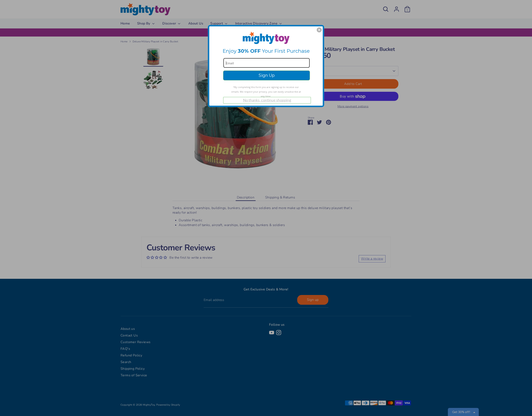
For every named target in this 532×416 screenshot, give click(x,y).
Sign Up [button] (267, 75)
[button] (319, 29)
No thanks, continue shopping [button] (267, 100)
